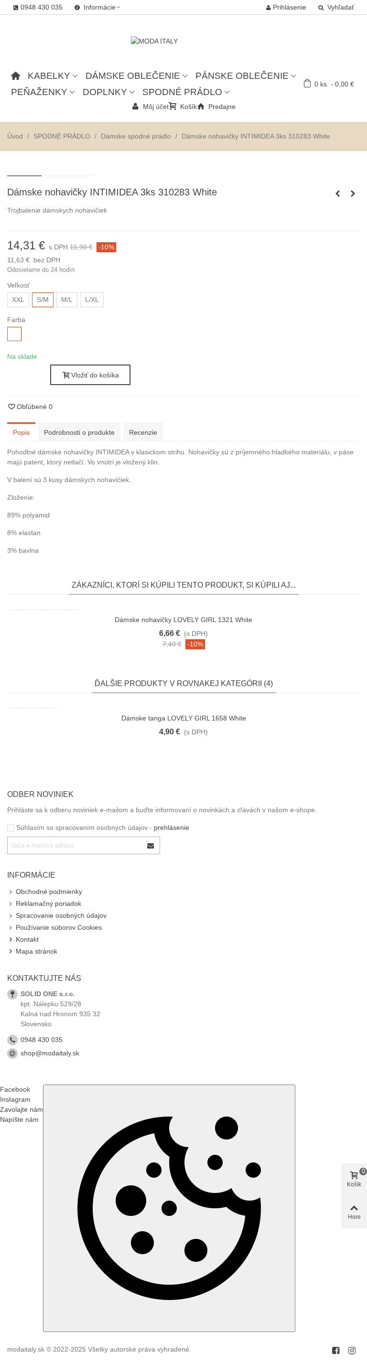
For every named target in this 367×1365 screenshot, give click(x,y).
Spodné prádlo (182, 92)
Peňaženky (39, 92)
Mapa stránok (36, 951)
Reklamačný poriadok (48, 903)
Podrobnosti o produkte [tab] (79, 432)
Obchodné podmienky (49, 891)
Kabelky (49, 76)
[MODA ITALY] (183, 41)
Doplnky (105, 92)
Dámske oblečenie (133, 76)
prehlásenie (171, 827)
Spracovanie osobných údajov (61, 915)
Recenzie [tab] (143, 432)
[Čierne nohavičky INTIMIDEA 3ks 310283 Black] (352, 193)
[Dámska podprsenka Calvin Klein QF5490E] (337, 193)
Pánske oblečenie (242, 76)
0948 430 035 (42, 1039)
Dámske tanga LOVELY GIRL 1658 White (183, 718)
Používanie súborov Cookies (59, 927)
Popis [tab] (21, 432)
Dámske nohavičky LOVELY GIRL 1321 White (183, 619)
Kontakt (27, 939)
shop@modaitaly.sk (50, 1053)
